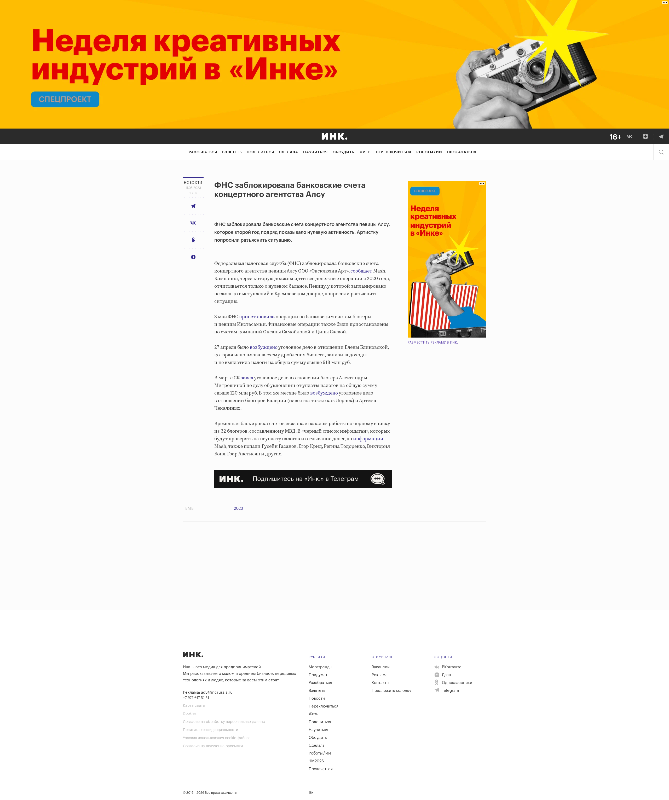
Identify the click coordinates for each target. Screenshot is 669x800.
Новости (317, 698)
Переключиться (393, 152)
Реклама (380, 675)
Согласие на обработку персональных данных (224, 722)
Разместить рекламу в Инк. (433, 342)
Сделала (288, 152)
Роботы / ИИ (429, 152)
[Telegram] (661, 136)
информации (368, 439)
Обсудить (343, 152)
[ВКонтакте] (630, 136)
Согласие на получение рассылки (213, 746)
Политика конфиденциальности (210, 730)
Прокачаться (461, 152)
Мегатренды (320, 667)
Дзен (446, 675)
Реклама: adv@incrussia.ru (208, 692)
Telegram (450, 691)
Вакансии (381, 667)
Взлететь (232, 152)
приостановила (257, 317)
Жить (365, 152)
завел (247, 378)
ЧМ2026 (316, 761)
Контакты (380, 683)
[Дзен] (645, 136)
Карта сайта (194, 706)
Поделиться (260, 152)
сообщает (361, 271)
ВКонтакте (451, 667)
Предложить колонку (391, 691)
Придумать (319, 675)
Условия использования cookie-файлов (216, 738)
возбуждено (264, 347)
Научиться (315, 152)
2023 (238, 509)
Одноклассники (456, 683)
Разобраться (203, 152)
